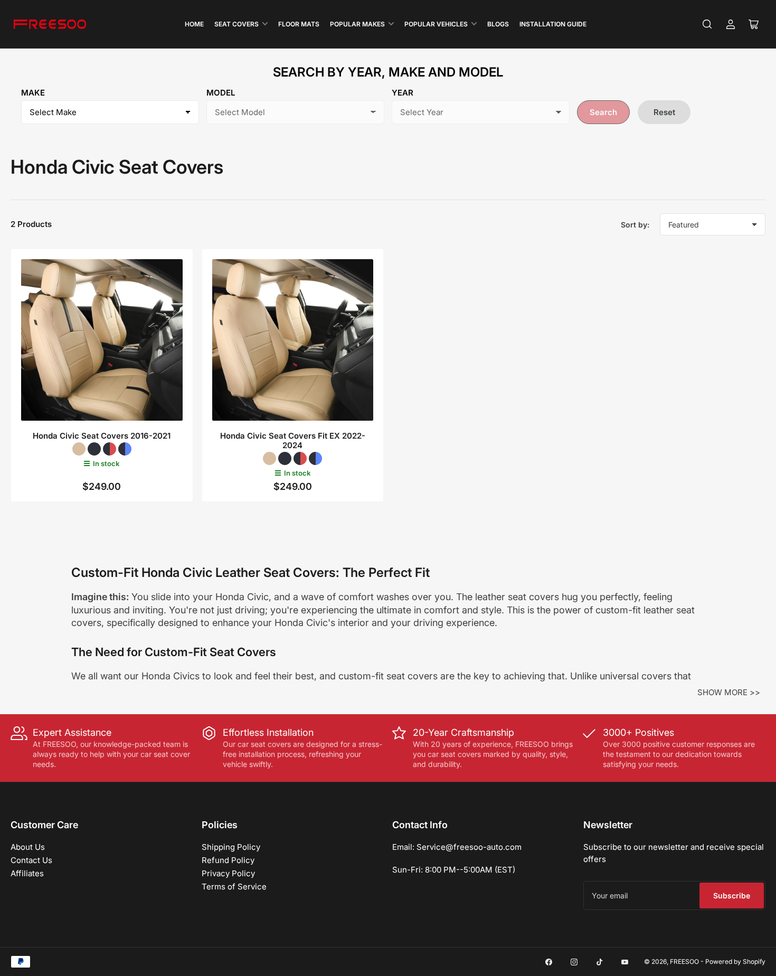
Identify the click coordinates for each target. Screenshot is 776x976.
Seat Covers (236, 24)
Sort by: (635, 224)
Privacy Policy (228, 873)
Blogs (498, 24)
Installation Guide (552, 24)
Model (220, 93)
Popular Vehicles (436, 24)
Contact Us (31, 860)
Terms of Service (234, 887)
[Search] (707, 24)
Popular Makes (357, 24)
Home (194, 24)
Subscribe (731, 895)
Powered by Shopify (735, 961)
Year (402, 93)
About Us (28, 847)
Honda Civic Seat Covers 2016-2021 (102, 436)
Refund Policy (228, 860)
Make (33, 93)
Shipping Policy (231, 847)
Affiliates (27, 873)
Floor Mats (298, 24)
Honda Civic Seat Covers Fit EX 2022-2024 (292, 440)
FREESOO (684, 961)
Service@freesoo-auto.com (469, 847)
